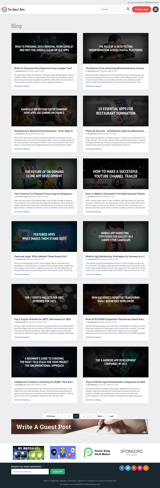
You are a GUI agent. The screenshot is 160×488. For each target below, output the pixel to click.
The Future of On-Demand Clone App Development (43, 193)
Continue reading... (22, 86)
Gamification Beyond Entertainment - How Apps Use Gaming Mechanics (56, 130)
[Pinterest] (134, 468)
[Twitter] (128, 468)
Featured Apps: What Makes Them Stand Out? (40, 256)
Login (156, 2)
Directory (72, 481)
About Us (82, 481)
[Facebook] (122, 468)
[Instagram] (140, 468)
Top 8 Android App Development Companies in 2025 (115, 381)
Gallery (63, 481)
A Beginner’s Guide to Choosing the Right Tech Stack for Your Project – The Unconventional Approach (73, 381)
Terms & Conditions (107, 481)
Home (46, 481)
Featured (54, 481)
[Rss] (146, 468)
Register (148, 2)
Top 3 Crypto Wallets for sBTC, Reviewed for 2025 (42, 319)
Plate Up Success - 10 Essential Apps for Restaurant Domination (122, 130)
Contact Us (92, 481)
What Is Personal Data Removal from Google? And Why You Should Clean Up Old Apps (64, 68)
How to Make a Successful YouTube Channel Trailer (115, 193)
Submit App (141, 9)
